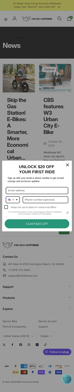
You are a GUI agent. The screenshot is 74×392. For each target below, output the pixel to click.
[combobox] (13, 199)
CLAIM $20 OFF (37, 223)
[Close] (67, 165)
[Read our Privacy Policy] (67, 213)
